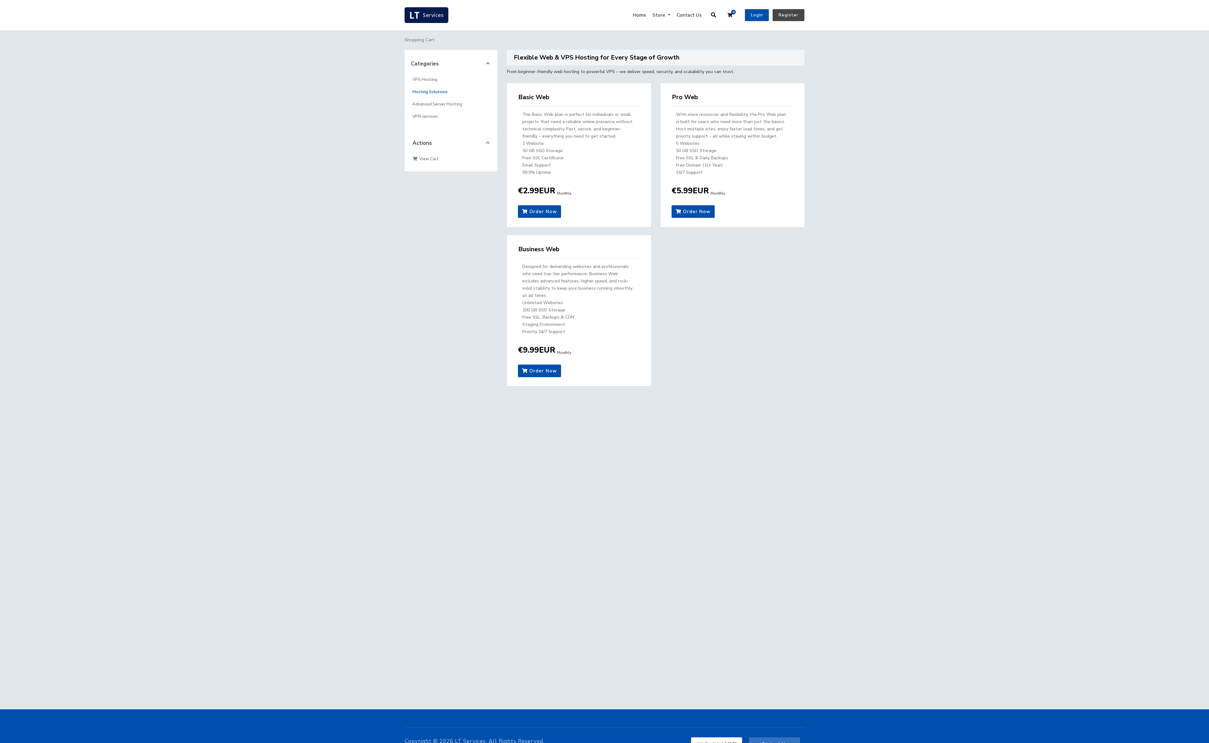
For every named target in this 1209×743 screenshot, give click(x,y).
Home (639, 15)
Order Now (542, 211)
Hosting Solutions (430, 92)
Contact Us (689, 15)
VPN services (425, 116)
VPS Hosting (424, 79)
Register (788, 15)
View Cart (428, 159)
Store (659, 15)
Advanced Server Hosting (437, 104)
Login (757, 15)
